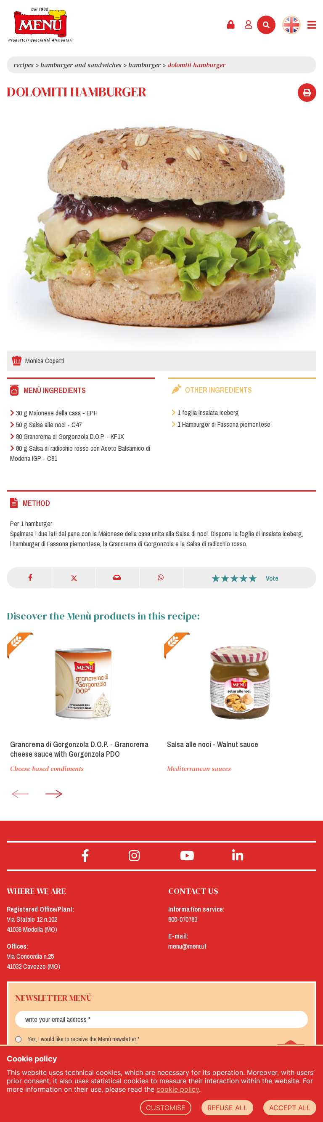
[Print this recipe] (307, 92)
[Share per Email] (118, 577)
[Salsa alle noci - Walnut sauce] (240, 682)
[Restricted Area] (231, 25)
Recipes (23, 64)
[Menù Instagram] (134, 856)
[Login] (248, 25)
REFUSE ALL (227, 1107)
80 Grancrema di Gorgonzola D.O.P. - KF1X (70, 436)
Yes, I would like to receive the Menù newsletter (82, 1039)
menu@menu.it (187, 946)
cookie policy (177, 1089)
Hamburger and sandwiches (81, 64)
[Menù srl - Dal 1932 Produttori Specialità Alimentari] (40, 25)
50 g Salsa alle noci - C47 (49, 424)
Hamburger (144, 64)
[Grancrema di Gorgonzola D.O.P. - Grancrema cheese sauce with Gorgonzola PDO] (83, 682)
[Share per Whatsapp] (161, 577)
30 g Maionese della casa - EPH (57, 412)
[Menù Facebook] (85, 856)
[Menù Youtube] (187, 856)
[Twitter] (74, 577)
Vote (272, 578)
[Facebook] (31, 577)
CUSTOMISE (165, 1107)
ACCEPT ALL (289, 1107)
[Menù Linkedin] (238, 856)
